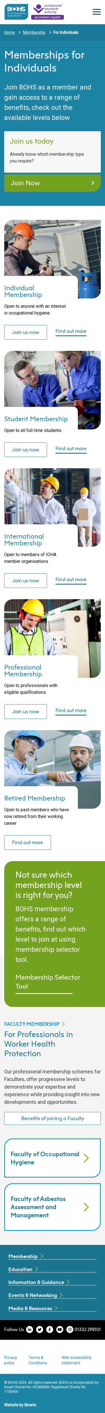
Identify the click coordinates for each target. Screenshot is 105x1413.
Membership (34, 32)
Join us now (25, 332)
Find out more (71, 331)
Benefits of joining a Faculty (52, 1118)
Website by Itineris (20, 1405)
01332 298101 (87, 1329)
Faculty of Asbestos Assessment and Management (38, 1207)
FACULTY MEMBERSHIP (32, 1024)
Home (9, 32)
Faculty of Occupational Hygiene (45, 1158)
